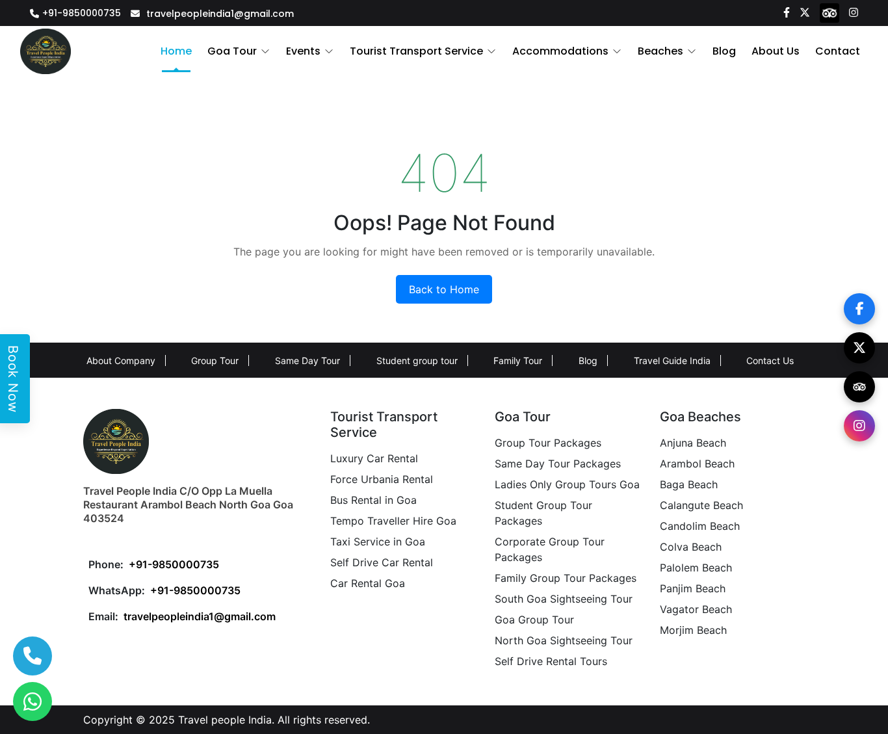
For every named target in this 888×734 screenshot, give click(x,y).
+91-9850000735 (81, 13)
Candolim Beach (700, 525)
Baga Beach (689, 484)
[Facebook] (786, 11)
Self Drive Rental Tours (551, 661)
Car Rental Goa (367, 583)
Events (303, 51)
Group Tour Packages (548, 442)
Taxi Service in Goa (377, 541)
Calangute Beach (701, 505)
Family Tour (517, 360)
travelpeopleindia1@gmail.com (220, 13)
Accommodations (560, 51)
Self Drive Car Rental (381, 562)
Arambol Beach (697, 463)
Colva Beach (691, 546)
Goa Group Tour (534, 619)
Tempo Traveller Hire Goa (393, 520)
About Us (775, 51)
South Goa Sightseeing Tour (564, 598)
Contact (837, 51)
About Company (120, 360)
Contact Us (770, 360)
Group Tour (215, 360)
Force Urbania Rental (381, 479)
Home (176, 51)
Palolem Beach (696, 567)
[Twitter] (805, 11)
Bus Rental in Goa (373, 499)
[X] (859, 347)
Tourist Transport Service (416, 51)
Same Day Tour (307, 360)
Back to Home (444, 289)
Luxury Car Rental (374, 458)
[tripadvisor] (829, 12)
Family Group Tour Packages (565, 577)
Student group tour (417, 360)
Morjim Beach (693, 629)
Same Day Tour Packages (558, 463)
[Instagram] (853, 11)
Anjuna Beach (693, 442)
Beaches (660, 51)
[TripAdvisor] (859, 386)
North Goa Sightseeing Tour (564, 640)
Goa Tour (232, 51)
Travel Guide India (672, 360)
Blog (724, 51)
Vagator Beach (696, 609)
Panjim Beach (692, 588)
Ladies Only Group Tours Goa (567, 484)
